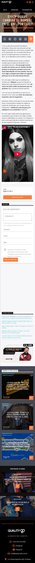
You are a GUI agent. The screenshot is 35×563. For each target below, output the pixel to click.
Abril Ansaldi (6, 397)
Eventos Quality (8, 375)
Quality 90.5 (8, 191)
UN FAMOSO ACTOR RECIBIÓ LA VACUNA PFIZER (18, 503)
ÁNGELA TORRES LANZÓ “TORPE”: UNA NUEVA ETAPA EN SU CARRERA (17, 327)
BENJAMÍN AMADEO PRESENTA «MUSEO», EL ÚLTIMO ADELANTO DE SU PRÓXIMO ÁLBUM (15, 332)
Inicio (5, 10)
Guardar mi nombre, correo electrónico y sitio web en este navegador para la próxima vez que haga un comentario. (19, 250)
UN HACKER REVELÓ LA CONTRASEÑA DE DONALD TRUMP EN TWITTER (17, 479)
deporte (5, 405)
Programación (27, 10)
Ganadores (14, 10)
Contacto (17, 16)
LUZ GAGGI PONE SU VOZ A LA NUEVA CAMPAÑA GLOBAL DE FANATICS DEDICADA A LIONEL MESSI (17, 337)
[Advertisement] (17, 288)
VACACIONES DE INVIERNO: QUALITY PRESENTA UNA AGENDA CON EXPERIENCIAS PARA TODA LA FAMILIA (17, 445)
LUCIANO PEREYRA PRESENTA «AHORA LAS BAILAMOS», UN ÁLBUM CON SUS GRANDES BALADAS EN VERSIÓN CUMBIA (17, 317)
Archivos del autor (17, 197)
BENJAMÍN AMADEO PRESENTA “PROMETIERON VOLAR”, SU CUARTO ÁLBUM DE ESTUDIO (17, 322)
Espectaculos (7, 435)
